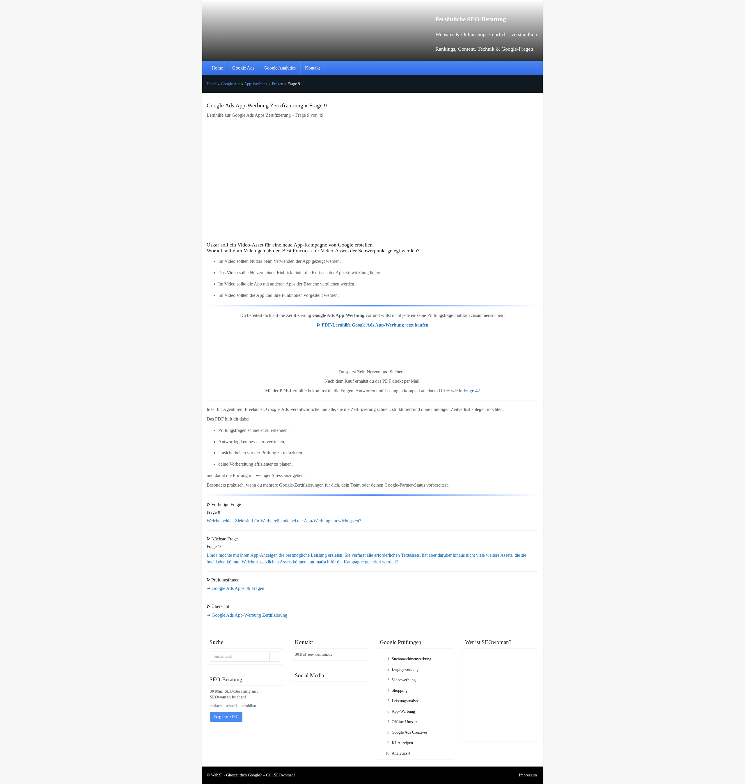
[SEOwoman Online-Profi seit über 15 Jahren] (500, 673)
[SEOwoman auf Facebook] (330, 702)
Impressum (528, 775)
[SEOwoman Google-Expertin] (500, 716)
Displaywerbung (405, 669)
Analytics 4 (401, 753)
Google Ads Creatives (409, 732)
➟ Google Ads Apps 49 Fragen (235, 588)
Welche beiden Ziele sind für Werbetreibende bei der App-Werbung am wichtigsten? (284, 520)
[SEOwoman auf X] (330, 739)
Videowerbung (404, 680)
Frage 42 (472, 390)
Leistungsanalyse (405, 701)
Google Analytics (280, 67)
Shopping (399, 690)
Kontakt (312, 67)
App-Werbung (255, 84)
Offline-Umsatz (404, 722)
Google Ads (243, 67)
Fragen (277, 84)
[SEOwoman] (259, 23)
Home (217, 67)
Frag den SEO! (226, 716)
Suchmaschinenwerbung (411, 659)
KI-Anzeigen (402, 743)
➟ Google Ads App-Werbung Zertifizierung (247, 615)
